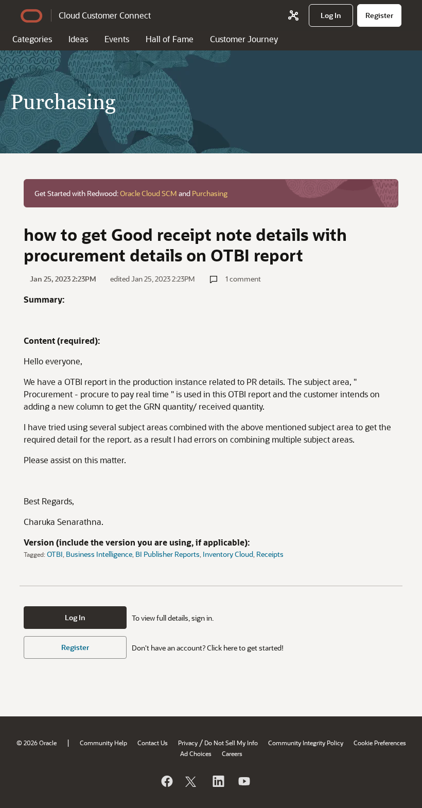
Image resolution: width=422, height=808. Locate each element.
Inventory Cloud (228, 554)
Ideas (78, 38)
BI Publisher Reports (167, 554)
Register (75, 647)
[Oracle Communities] (293, 15)
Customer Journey (244, 38)
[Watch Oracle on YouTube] (243, 781)
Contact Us (152, 743)
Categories (32, 38)
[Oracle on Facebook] (166, 781)
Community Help (103, 743)
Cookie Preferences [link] (380, 743)
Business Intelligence (99, 554)
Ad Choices (196, 753)
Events (116, 38)
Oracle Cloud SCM (148, 193)
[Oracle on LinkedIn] (217, 781)
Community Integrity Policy (305, 743)
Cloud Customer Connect (105, 15)
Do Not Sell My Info (231, 743)
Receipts (270, 554)
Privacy (188, 743)
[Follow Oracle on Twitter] (192, 781)
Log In (75, 617)
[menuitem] (331, 15)
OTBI (55, 554)
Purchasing (209, 193)
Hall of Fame (170, 38)
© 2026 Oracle (36, 743)
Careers (232, 753)
